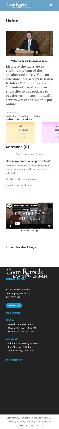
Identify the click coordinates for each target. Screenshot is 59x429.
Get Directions (14, 305)
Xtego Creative (35, 425)
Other (22, 137)
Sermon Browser (35, 154)
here (13, 178)
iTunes (22, 133)
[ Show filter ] (12, 112)
